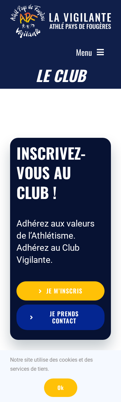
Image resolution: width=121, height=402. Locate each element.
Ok (60, 388)
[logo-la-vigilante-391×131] (60, 7)
